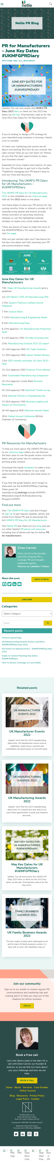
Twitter (45, 566)
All (20, 61)
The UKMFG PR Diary (18, 510)
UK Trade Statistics (36, 349)
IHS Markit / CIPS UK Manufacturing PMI (27, 296)
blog (39, 526)
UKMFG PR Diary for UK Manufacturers (26, 520)
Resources (29, 61)
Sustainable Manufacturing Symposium (28, 375)
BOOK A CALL (27, 1080)
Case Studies (41, 1087)
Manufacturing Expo (19, 323)
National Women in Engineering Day (26, 395)
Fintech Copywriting (11, 637)
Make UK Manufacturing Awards (24, 288)
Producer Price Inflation (38, 369)
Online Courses (28, 1090)
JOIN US (27, 1006)
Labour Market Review (38, 355)
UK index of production (37, 337)
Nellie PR (12, 526)
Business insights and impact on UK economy (25, 403)
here (16, 111)
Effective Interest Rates (36, 410)
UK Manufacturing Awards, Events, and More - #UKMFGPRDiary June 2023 (24, 643)
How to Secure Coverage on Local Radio (21, 662)
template (29, 467)
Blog (12, 1095)
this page (11, 233)
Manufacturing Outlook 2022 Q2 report (28, 343)
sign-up (9, 513)
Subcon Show (16, 311)
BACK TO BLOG (42, 579)
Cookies (35, 1098)
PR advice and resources (32, 529)
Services (27, 1087)
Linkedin (34, 566)
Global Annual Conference (21, 416)
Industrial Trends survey (37, 390)
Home (9, 1087)
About (17, 1087)
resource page (39, 196)
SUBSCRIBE (27, 599)
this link (16, 114)
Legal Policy (22, 1098)
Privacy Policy (37, 1095)
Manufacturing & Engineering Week (28, 317)
